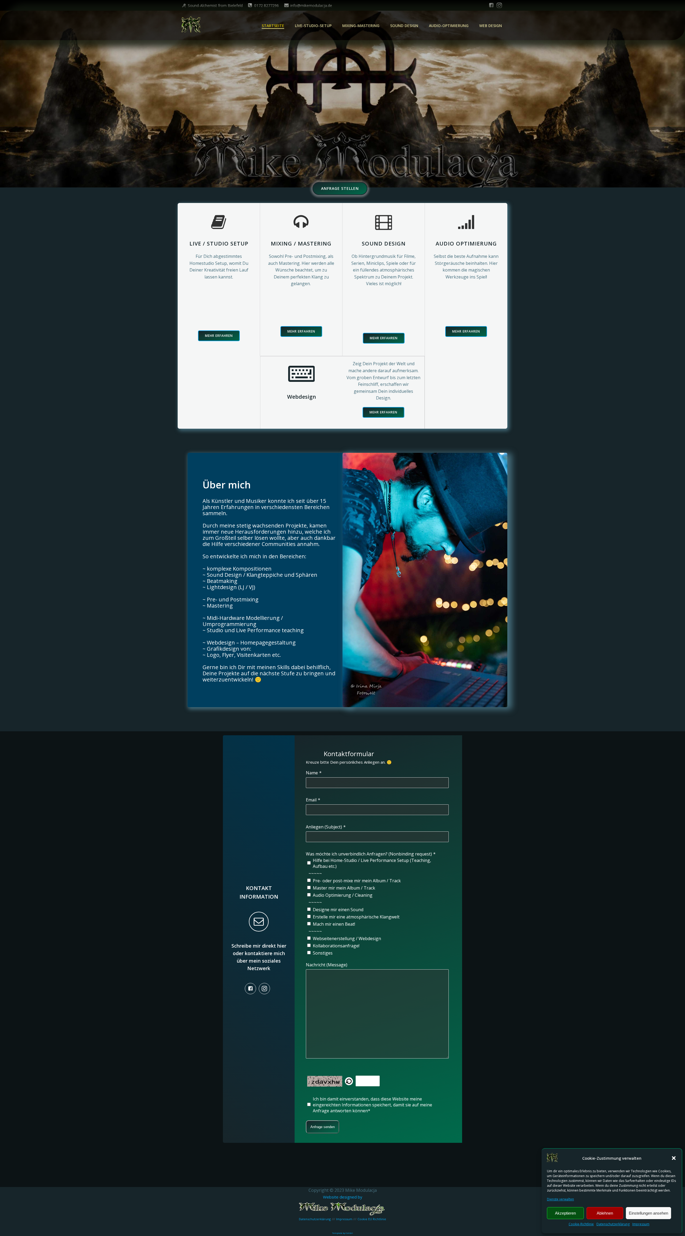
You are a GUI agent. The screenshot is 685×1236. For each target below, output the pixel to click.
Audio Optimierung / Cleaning (342, 895)
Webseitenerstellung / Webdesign (347, 938)
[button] (673, 1158)
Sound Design (404, 25)
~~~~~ (315, 873)
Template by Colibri (342, 1232)
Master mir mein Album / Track (344, 888)
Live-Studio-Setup (313, 25)
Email (311, 800)
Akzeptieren (565, 1213)
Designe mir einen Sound (338, 910)
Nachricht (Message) (326, 965)
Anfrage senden (322, 1127)
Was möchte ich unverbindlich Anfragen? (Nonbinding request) (369, 854)
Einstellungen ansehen (648, 1213)
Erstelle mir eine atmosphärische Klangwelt (356, 917)
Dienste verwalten (560, 1199)
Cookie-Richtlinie (581, 1224)
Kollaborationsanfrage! (336, 946)
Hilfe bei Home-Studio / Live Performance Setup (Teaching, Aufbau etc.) (372, 863)
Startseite (273, 25)
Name (312, 773)
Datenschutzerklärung (613, 1224)
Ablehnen (605, 1213)
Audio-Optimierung (449, 25)
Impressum (640, 1224)
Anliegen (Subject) (324, 827)
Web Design (490, 25)
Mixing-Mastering (360, 25)
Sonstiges (323, 953)
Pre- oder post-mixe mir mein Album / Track (357, 881)
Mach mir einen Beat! (334, 924)
